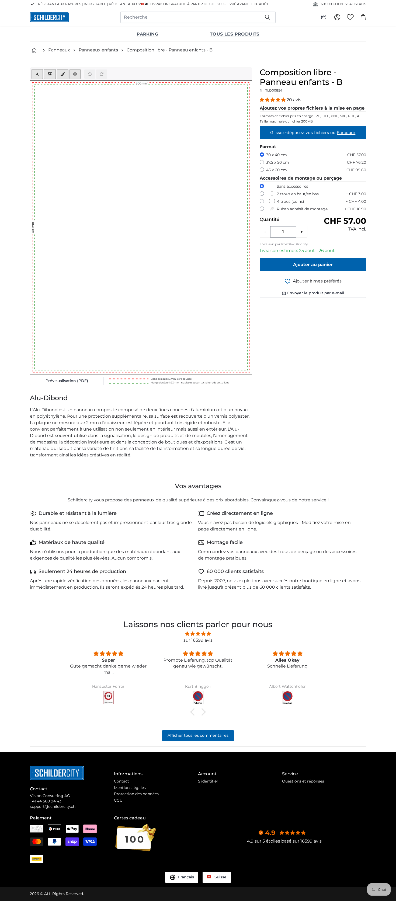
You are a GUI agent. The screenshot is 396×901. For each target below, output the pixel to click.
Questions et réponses (303, 781)
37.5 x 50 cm (277, 162)
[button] (273, 99)
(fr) (323, 17)
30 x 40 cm (276, 154)
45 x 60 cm (276, 169)
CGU (118, 800)
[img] (198, 633)
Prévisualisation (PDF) (67, 380)
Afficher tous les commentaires (198, 735)
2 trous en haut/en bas (298, 193)
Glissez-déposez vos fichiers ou (313, 132)
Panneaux (59, 50)
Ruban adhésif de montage (302, 209)
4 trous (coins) (290, 201)
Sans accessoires (292, 186)
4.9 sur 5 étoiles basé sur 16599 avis (284, 841)
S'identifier (208, 781)
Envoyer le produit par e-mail (315, 293)
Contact (121, 781)
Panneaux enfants (98, 50)
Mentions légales (130, 787)
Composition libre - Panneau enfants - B (170, 50)
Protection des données (136, 793)
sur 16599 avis (198, 640)
